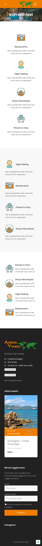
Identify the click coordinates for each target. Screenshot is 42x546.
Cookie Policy (11, 375)
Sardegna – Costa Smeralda (18, 442)
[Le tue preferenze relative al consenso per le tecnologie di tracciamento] (38, 542)
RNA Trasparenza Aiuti (12, 380)
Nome (6, 484)
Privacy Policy (11, 369)
